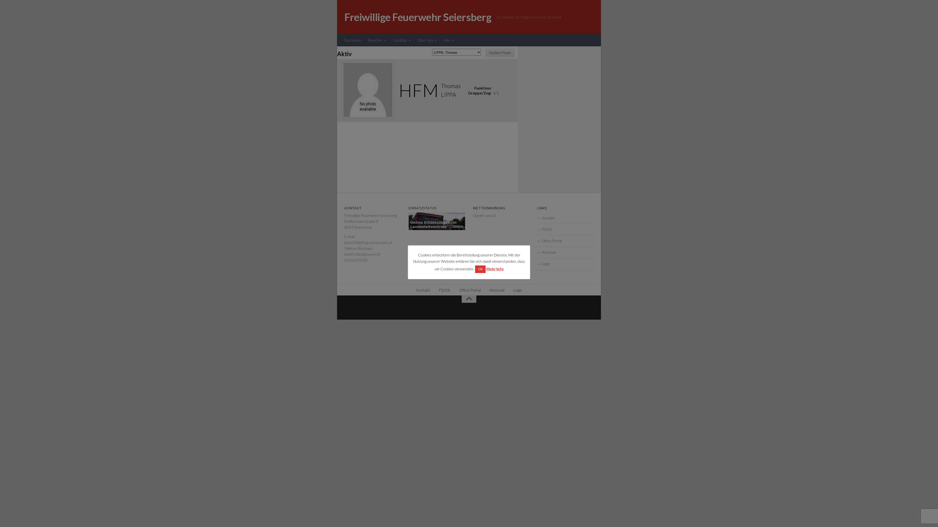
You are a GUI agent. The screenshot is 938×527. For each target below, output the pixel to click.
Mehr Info (494, 269)
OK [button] (480, 269)
